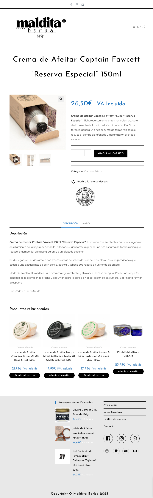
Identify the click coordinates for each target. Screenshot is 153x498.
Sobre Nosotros (113, 412)
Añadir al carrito (110, 153)
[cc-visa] (126, 451)
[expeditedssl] (108, 451)
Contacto (109, 426)
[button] (61, 99)
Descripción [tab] (70, 223)
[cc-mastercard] (135, 451)
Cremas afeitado (93, 171)
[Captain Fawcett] (85, 197)
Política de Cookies (115, 419)
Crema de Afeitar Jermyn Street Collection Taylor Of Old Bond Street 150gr (59, 356)
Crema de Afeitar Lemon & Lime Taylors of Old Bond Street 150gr (94, 356)
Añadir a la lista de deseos (92, 181)
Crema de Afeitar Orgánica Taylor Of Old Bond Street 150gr (24, 356)
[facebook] (110, 438)
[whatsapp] (135, 438)
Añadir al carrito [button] (25, 375)
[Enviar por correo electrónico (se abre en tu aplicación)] (82, 3)
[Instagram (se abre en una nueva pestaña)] (77, 3)
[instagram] (123, 438)
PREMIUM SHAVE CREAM (128, 354)
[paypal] (117, 451)
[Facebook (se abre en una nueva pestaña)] (72, 3)
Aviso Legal (110, 405)
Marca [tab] (86, 223)
